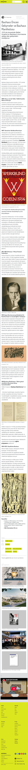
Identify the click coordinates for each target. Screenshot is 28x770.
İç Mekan (16, 723)
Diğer (16, 713)
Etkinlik (16, 705)
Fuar (15, 709)
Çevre (2, 707)
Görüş (16, 741)
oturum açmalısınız (18, 558)
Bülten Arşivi (3, 764)
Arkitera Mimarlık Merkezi (6, 755)
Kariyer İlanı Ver (20, 761)
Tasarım (2, 715)
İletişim (2, 761)
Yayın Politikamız (4, 758)
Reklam (2, 760)
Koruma (16, 726)
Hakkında (3, 756)
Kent (2, 712)
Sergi (16, 710)
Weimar (15, 551)
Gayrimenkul (3, 709)
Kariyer (16, 743)
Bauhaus (8, 544)
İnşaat (2, 710)
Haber (2, 705)
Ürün (2, 739)
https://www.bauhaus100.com (10, 528)
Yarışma (3, 721)
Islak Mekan (3, 745)
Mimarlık (2, 713)
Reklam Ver (19, 758)
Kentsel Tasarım (18, 725)
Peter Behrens (9, 551)
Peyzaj (16, 733)
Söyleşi (16, 739)
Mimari (16, 728)
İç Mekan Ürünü (4, 747)
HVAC (2, 744)
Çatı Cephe (3, 742)
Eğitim (16, 707)
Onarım (16, 731)
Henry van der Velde (17, 548)
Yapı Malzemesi (4, 717)
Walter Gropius (9, 541)
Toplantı (16, 712)
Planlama (16, 734)
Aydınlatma (3, 741)
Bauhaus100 (8, 548)
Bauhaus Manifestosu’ (17, 387)
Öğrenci (2, 725)
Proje (16, 721)
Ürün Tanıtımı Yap (21, 763)
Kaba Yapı (3, 749)
